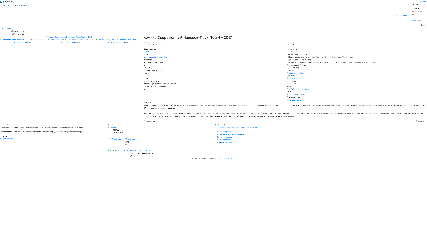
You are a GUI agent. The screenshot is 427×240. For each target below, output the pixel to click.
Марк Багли (292, 78)
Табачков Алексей (227, 158)
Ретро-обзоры (418, 11)
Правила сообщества (226, 142)
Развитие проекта (224, 132)
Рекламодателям (224, 140)
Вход (423, 25)
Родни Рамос (303, 89)
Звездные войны (253, 127)
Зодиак (146, 52)
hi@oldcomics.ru (7, 139)
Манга (405, 15)
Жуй (115, 127)
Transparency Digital (295, 94)
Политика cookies (224, 137)
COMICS (15, 4)
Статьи (415, 4)
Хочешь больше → (418, 21)
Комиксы (398, 15)
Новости (415, 8)
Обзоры (422, 1)
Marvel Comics (293, 52)
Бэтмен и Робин (238, 127)
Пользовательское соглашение (230, 134)
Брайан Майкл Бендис (297, 73)
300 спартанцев (130, 139)
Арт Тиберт (292, 89)
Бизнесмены (225, 127)
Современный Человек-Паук (156, 57)
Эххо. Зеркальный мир (140, 150)
